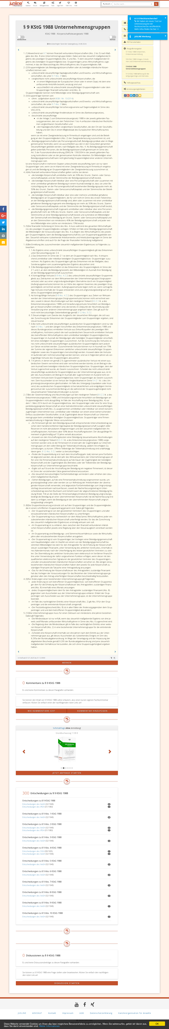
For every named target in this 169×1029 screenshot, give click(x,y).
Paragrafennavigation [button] (134, 49)
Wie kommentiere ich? (41, 711)
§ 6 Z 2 (96, 301)
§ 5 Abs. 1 (40, 326)
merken (67, 662)
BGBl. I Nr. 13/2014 (64, 98)
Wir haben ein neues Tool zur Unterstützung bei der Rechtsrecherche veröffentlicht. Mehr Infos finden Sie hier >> (148, 25)
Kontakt (52, 1013)
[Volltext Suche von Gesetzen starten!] (156, 4)
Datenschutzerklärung (101, 1013)
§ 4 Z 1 (96, 380)
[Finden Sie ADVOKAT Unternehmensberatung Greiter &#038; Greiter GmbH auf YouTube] (77, 1004)
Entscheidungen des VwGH (33, 804)
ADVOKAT (37, 1013)
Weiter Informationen (49, 1026)
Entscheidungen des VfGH (33, 806)
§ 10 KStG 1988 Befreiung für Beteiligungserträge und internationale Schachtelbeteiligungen (137, 76)
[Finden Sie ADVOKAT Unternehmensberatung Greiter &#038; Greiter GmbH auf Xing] (93, 1004)
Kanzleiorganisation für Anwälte (134, 1013)
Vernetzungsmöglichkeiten (135, 89)
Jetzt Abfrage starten (67, 773)
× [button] (165, 17)
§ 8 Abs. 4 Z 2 (61, 275)
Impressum (68, 1013)
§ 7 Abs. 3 (57, 76)
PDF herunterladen (133, 42)
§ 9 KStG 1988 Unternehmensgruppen (136, 67)
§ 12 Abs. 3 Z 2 (84, 312)
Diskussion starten (66, 983)
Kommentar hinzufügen (92, 711)
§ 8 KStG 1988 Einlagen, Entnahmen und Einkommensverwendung (138, 60)
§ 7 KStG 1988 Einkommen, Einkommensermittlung (135, 53)
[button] (28, 4)
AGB (81, 1013)
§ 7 (45, 53)
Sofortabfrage (59, 728)
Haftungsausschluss (133, 83)
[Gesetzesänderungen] (111, 657)
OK (157, 1023)
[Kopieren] (114, 657)
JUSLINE (22, 1013)
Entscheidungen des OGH (33, 851)
